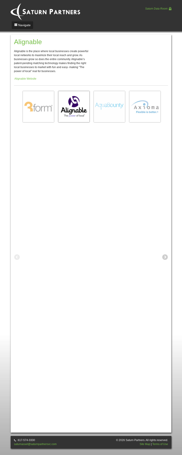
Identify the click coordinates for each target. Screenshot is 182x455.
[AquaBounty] (109, 106)
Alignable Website (25, 78)
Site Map (145, 444)
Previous (17, 257)
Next (164, 257)
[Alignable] (73, 106)
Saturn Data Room (156, 8)
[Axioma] (145, 106)
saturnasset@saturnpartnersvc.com (35, 444)
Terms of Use (160, 444)
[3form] (38, 106)
